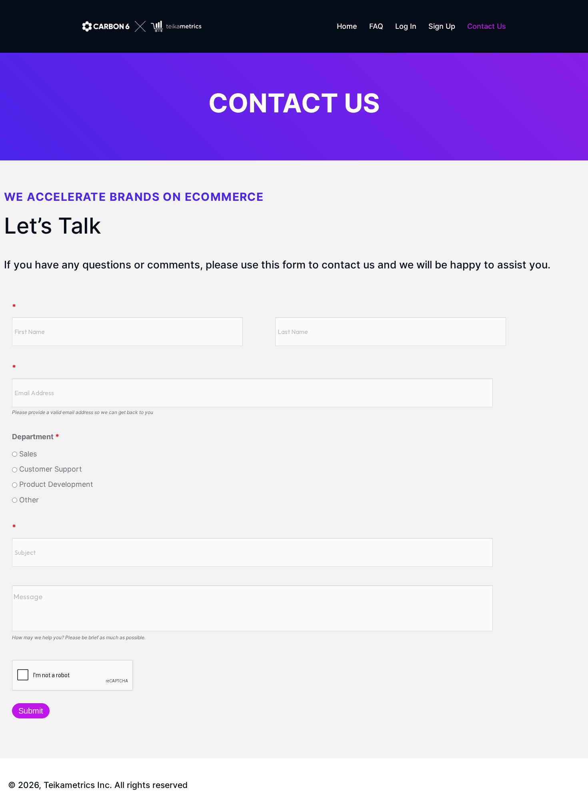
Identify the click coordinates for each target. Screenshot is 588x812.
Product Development (55, 484)
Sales (27, 454)
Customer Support (49, 469)
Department (35, 436)
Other (28, 500)
